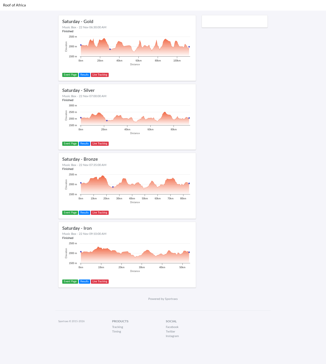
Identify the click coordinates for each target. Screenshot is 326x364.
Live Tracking (99, 75)
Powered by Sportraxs (163, 298)
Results (84, 75)
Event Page (70, 75)
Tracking (117, 327)
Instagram (172, 336)
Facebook (172, 327)
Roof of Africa (14, 5)
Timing (116, 331)
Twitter (170, 331)
